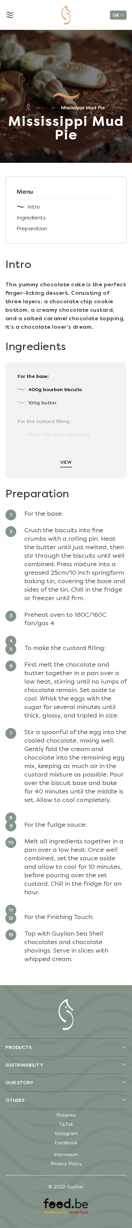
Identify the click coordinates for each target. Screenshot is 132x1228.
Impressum (66, 1154)
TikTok (66, 1124)
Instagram (66, 1133)
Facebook (66, 1143)
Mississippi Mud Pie (83, 108)
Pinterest (66, 1115)
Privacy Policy (66, 1164)
